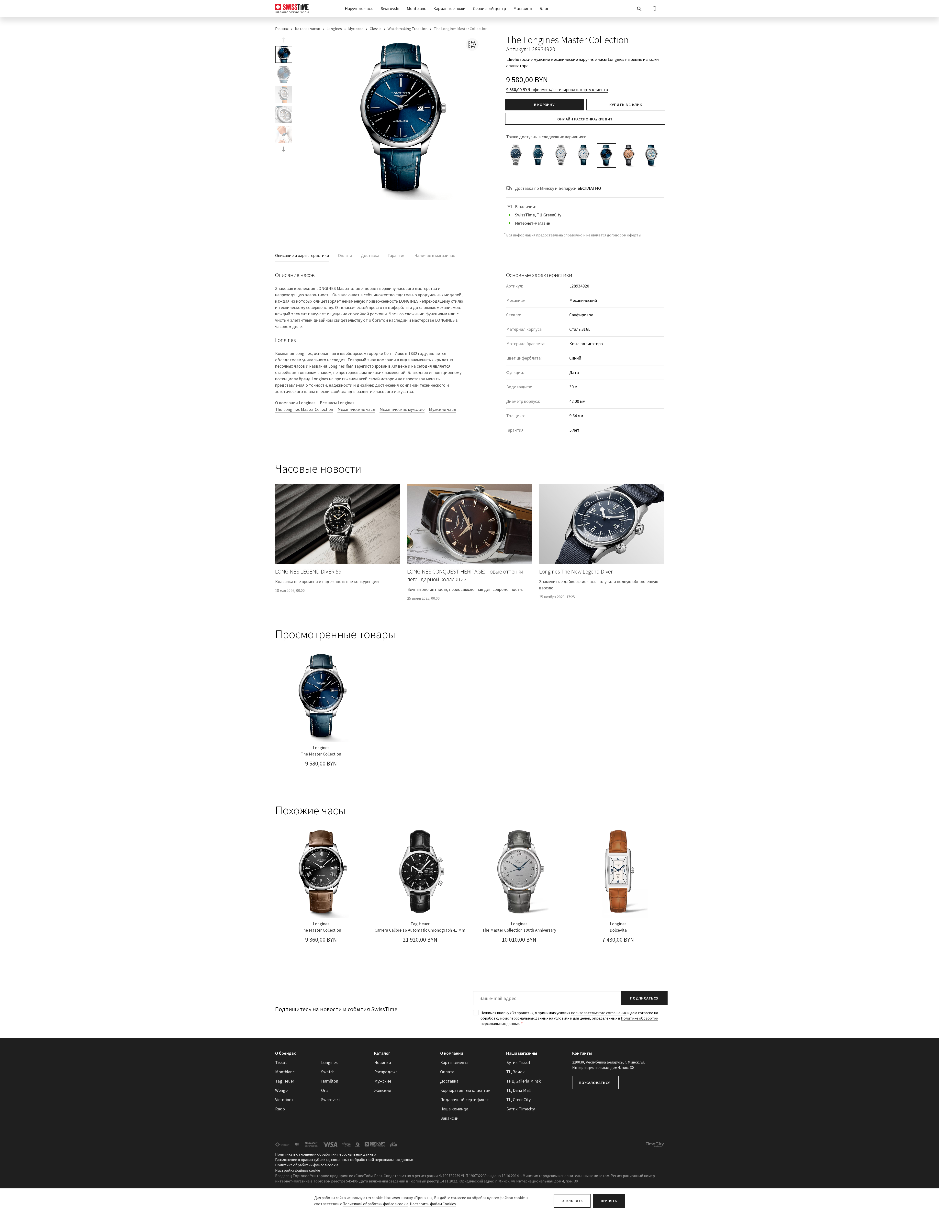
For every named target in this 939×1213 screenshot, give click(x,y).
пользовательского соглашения (598, 1012)
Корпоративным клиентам (465, 1090)
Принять (609, 1201)
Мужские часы (442, 409)
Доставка (449, 1081)
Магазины (522, 8)
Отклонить (572, 1201)
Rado (280, 1109)
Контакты (582, 1053)
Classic (375, 28)
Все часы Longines (337, 402)
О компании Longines (295, 402)
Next (284, 149)
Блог (544, 8)
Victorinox (284, 1099)
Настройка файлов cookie (297, 1170)
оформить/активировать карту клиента (557, 89)
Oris (324, 1090)
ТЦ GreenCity (518, 1099)
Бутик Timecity (520, 1109)
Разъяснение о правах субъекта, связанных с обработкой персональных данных (344, 1159)
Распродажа (386, 1072)
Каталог (382, 1053)
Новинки (382, 1062)
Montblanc (416, 8)
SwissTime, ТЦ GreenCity (538, 215)
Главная (282, 28)
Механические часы (356, 409)
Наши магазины (521, 1053)
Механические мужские (402, 409)
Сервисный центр (489, 8)
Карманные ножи (449, 8)
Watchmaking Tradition (407, 28)
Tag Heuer (284, 1081)
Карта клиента (454, 1062)
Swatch (328, 1072)
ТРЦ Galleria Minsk (523, 1081)
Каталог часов (307, 28)
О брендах (285, 1053)
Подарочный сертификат (464, 1099)
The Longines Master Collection (304, 409)
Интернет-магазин (532, 223)
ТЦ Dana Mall (518, 1090)
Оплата (447, 1072)
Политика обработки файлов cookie (306, 1164)
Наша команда (454, 1109)
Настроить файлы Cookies (433, 1203)
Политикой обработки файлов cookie (375, 1203)
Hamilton (329, 1081)
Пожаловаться (595, 1082)
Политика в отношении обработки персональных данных (325, 1154)
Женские (382, 1090)
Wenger (282, 1090)
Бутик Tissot (518, 1062)
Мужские (355, 28)
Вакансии (449, 1118)
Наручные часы (359, 8)
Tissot (281, 1062)
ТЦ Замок (515, 1072)
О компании (451, 1053)
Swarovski (390, 8)
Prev (284, 40)
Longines (334, 28)
